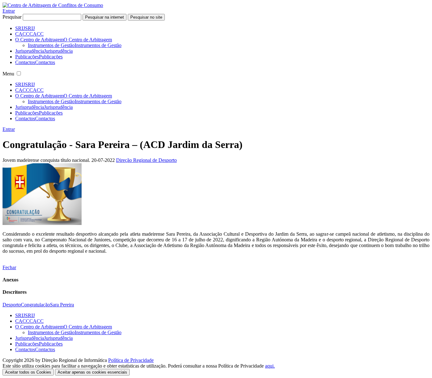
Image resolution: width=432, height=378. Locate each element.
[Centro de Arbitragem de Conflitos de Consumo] (53, 5)
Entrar (9, 11)
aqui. (270, 366)
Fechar (9, 267)
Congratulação (35, 304)
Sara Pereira (62, 304)
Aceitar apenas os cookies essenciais (92, 372)
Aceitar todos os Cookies (28, 372)
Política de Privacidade (131, 360)
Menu (8, 73)
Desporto (12, 304)
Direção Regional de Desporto (146, 160)
